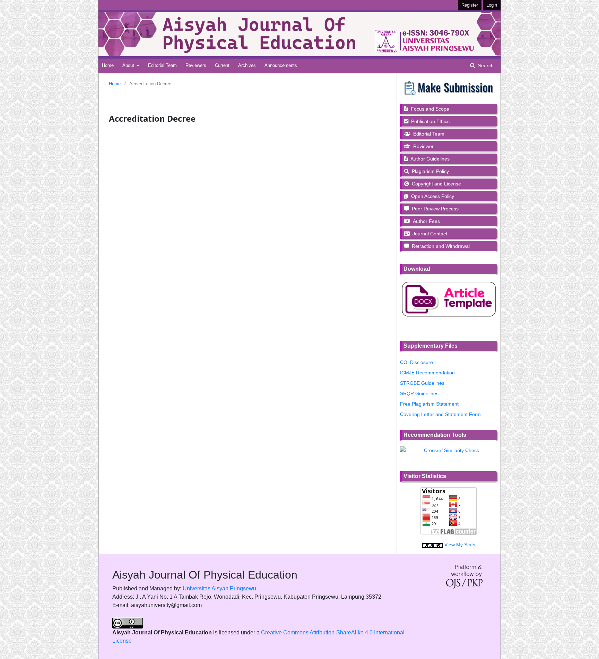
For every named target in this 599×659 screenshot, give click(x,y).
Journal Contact (429, 233)
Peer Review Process (434, 208)
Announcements (280, 65)
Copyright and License (435, 184)
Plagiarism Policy (429, 171)
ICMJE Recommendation (427, 372)
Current (222, 65)
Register (469, 5)
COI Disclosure (416, 362)
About (129, 65)
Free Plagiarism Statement (429, 404)
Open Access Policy (432, 196)
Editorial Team (162, 65)
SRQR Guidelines (419, 393)
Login (491, 5)
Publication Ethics (430, 121)
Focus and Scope (429, 109)
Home (108, 65)
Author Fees (426, 221)
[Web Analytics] (432, 544)
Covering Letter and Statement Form (440, 414)
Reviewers (195, 65)
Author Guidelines (429, 159)
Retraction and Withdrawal (440, 246)
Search (485, 65)
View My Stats (459, 544)
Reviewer (423, 146)
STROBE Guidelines (422, 383)
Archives (247, 65)
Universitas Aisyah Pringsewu (219, 588)
